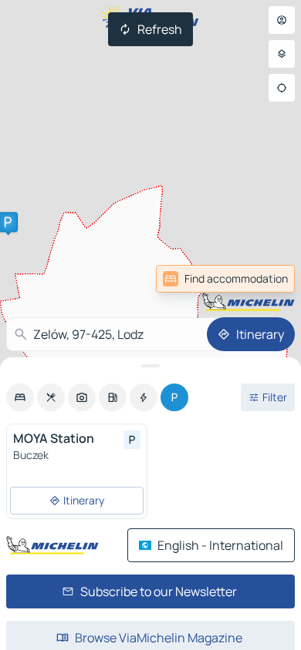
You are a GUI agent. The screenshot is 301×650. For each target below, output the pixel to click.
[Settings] (282, 54)
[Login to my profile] (282, 20)
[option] (20, 397)
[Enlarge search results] (150, 365)
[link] (225, 279)
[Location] (282, 88)
